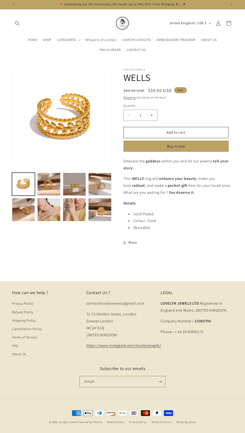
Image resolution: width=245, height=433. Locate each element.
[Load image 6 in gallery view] (48, 209)
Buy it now (176, 146)
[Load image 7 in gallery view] (74, 209)
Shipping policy (186, 422)
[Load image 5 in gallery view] (23, 209)
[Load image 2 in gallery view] (48, 184)
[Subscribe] (160, 381)
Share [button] (132, 242)
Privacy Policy (22, 303)
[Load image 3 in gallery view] (74, 184)
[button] (17, 23)
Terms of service (161, 422)
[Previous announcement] (13, 4)
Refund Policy (22, 312)
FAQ (15, 345)
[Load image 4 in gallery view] (99, 184)
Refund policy (115, 422)
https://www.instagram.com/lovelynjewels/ (123, 345)
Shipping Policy (24, 320)
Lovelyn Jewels (68, 422)
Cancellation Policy (27, 329)
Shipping (129, 97)
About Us (19, 354)
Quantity (129, 106)
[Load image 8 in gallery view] (99, 209)
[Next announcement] (231, 4)
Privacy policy (138, 422)
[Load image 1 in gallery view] (23, 184)
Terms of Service (24, 337)
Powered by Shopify (90, 422)
